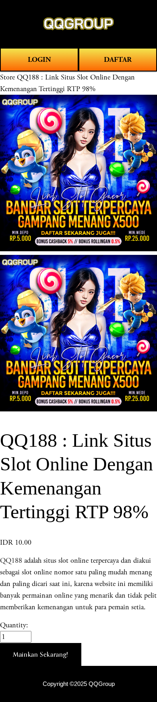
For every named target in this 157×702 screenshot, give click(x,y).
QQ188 (11, 560)
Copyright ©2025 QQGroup (79, 684)
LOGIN (39, 59)
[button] (40, 654)
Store (7, 77)
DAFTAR (118, 59)
